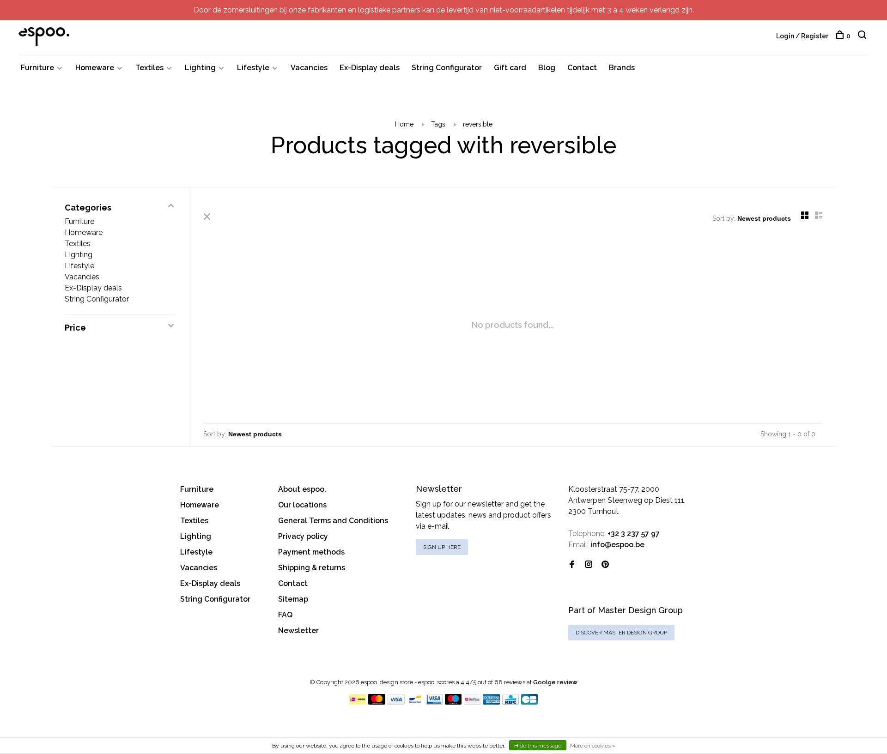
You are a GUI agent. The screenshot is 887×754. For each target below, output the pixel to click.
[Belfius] (472, 702)
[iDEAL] (357, 702)
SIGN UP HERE (442, 547)
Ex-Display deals (370, 67)
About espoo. (302, 489)
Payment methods (311, 552)
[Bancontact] (415, 702)
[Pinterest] (605, 565)
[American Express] (491, 702)
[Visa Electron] (434, 702)
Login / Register (802, 36)
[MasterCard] (376, 702)
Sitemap (293, 599)
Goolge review (555, 682)
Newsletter (298, 630)
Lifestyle (253, 67)
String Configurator (447, 67)
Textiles (149, 67)
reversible (477, 124)
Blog (546, 67)
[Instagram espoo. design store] (588, 565)
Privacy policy (303, 536)
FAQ (285, 614)
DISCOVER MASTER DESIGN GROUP (621, 632)
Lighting (200, 67)
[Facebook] (572, 565)
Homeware (94, 67)
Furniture (37, 67)
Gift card (510, 67)
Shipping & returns (311, 567)
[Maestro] (453, 702)
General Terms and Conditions (333, 520)
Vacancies (309, 67)
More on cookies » (592, 745)
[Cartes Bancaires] (529, 702)
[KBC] (510, 702)
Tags (438, 124)
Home (404, 124)
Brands (622, 67)
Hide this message (537, 745)
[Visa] (396, 702)
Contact (582, 67)
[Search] (863, 36)
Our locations (302, 505)
